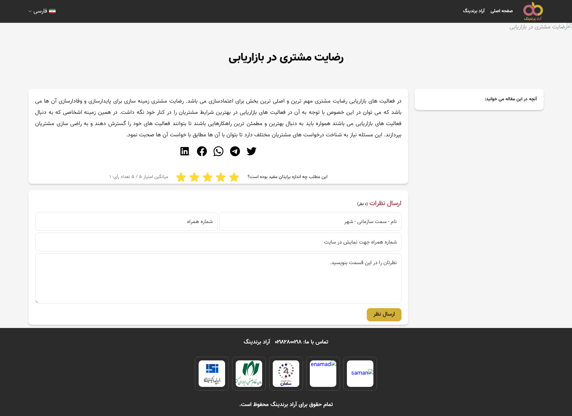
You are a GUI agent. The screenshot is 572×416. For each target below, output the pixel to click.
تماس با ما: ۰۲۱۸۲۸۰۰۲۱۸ (301, 342)
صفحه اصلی (502, 11)
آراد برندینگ (474, 11)
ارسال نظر (384, 314)
